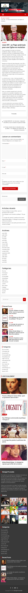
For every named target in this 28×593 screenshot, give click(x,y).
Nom (3, 161)
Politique (4, 287)
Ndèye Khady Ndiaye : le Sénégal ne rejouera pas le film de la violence (16, 332)
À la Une (4, 271)
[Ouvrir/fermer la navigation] (3, 14)
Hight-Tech (4, 280)
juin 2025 (4, 258)
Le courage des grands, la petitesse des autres (13, 217)
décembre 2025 (5, 247)
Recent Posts (7, 306)
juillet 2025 (4, 256)
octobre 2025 (5, 251)
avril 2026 (4, 240)
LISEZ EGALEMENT (8, 376)
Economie (4, 274)
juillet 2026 (4, 235)
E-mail (4, 167)
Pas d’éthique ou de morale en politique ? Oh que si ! (16, 318)
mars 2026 (4, 242)
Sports (3, 292)
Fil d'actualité (5, 276)
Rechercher (5, 196)
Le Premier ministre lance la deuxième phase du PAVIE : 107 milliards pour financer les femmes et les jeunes (13, 128)
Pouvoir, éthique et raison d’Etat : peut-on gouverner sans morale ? (16, 312)
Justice (4, 283)
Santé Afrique (5, 289)
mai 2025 (4, 260)
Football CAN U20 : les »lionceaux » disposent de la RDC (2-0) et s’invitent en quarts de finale (14, 121)
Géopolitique (5, 278)
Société (4, 42)
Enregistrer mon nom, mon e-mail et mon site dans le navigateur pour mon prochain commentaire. (13, 183)
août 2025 (4, 255)
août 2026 (4, 233)
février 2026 (5, 244)
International (5, 282)
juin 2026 (4, 237)
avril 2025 (4, 262)
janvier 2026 (5, 246)
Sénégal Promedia (18, 590)
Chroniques (5, 272)
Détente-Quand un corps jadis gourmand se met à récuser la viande (16, 339)
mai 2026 (4, 238)
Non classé (4, 285)
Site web (4, 173)
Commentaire (5, 143)
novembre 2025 (5, 249)
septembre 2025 (6, 253)
